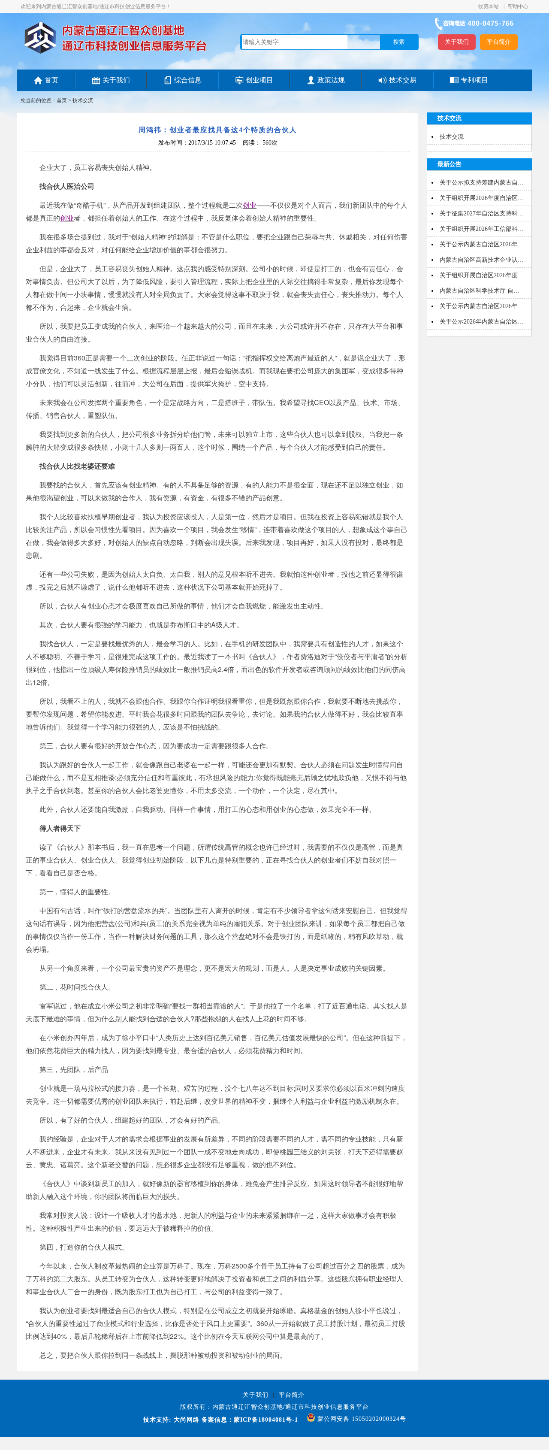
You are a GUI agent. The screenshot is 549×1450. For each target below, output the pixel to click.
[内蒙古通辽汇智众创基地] (115, 53)
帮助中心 (518, 6)
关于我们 (457, 42)
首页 (51, 80)
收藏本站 (489, 6)
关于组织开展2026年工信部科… (482, 229)
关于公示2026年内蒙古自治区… (482, 321)
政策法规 (331, 80)
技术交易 (402, 80)
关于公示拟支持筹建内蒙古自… (482, 182)
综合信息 (188, 80)
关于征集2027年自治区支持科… (482, 213)
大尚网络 (185, 1420)
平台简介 (499, 42)
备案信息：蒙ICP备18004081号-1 (250, 1420)
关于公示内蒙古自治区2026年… (482, 244)
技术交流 (82, 100)
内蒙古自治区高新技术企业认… (482, 260)
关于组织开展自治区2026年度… (482, 275)
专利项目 (474, 80)
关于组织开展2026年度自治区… (482, 198)
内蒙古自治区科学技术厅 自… (479, 291)
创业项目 (259, 80)
